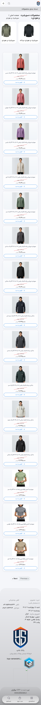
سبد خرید (20, 701)
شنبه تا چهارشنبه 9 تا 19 (31, 607)
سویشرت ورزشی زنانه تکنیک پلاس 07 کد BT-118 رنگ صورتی (20, 108)
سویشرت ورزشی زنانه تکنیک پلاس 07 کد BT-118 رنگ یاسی (20, 142)
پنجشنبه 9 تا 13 (34, 611)
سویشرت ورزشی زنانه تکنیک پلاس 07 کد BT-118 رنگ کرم (20, 177)
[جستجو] (8, 3)
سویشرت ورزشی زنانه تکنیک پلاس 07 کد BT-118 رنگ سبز (20, 212)
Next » (15, 578)
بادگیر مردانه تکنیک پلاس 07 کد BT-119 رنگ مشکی (20, 455)
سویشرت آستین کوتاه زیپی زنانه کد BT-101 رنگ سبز (20, 489)
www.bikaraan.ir (20, 692)
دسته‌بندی (32, 701)
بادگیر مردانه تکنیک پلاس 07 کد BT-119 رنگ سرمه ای (20, 316)
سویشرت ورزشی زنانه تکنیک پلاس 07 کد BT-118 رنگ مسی (20, 73)
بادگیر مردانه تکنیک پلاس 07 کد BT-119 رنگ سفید (20, 420)
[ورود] (3, 3)
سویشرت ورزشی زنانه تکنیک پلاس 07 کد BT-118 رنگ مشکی (20, 281)
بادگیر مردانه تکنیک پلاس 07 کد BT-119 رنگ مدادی (20, 351)
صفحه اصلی (14, 15)
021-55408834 (9, 604)
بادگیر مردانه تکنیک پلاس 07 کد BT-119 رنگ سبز (20, 385)
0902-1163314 (8, 608)
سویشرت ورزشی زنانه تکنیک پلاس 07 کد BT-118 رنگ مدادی (20, 246)
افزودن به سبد (18, 82)
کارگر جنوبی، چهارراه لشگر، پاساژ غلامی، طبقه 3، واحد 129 (32, 618)
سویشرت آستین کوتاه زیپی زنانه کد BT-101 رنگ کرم (20, 559)
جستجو (8, 701)
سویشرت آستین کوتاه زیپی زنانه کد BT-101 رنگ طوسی (20, 524)
